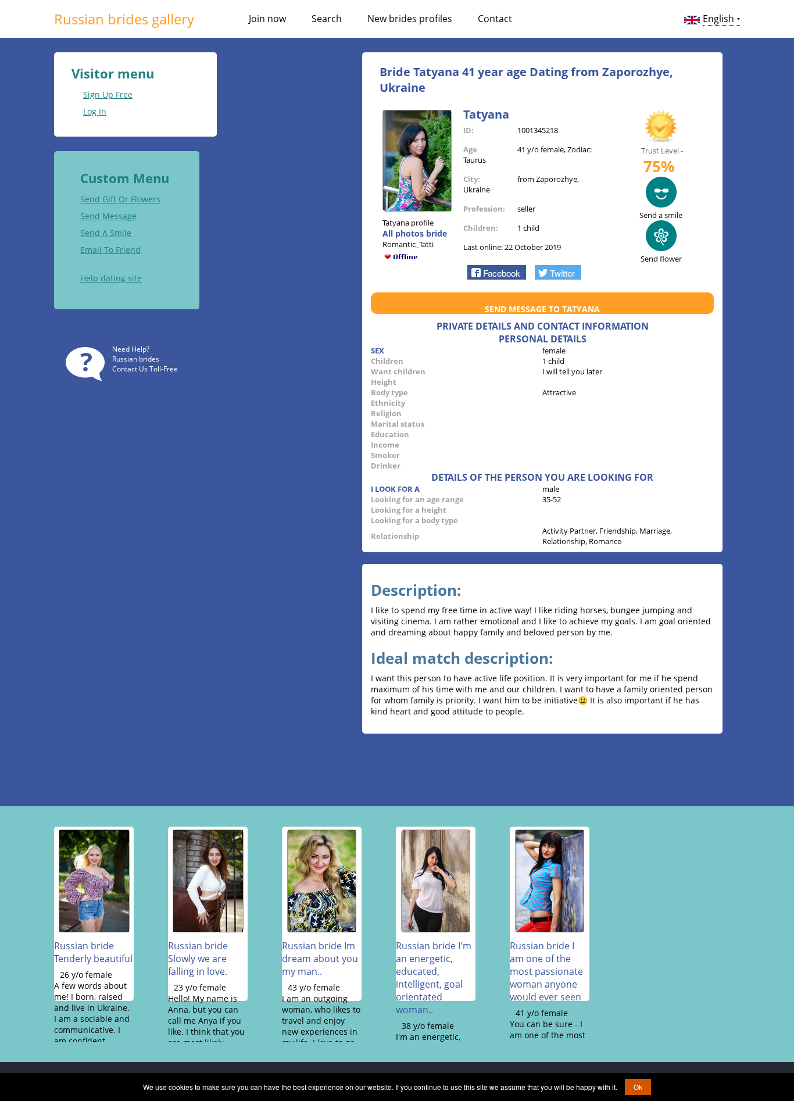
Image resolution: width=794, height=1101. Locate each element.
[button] (496, 272)
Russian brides (135, 359)
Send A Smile (105, 232)
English (718, 18)
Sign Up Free (108, 94)
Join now (267, 18)
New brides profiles (409, 18)
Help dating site (111, 278)
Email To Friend (110, 249)
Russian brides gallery (124, 18)
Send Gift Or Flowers (120, 199)
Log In (94, 111)
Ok (638, 1087)
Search (327, 18)
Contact (495, 18)
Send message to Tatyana (542, 308)
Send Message (108, 215)
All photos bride (414, 233)
